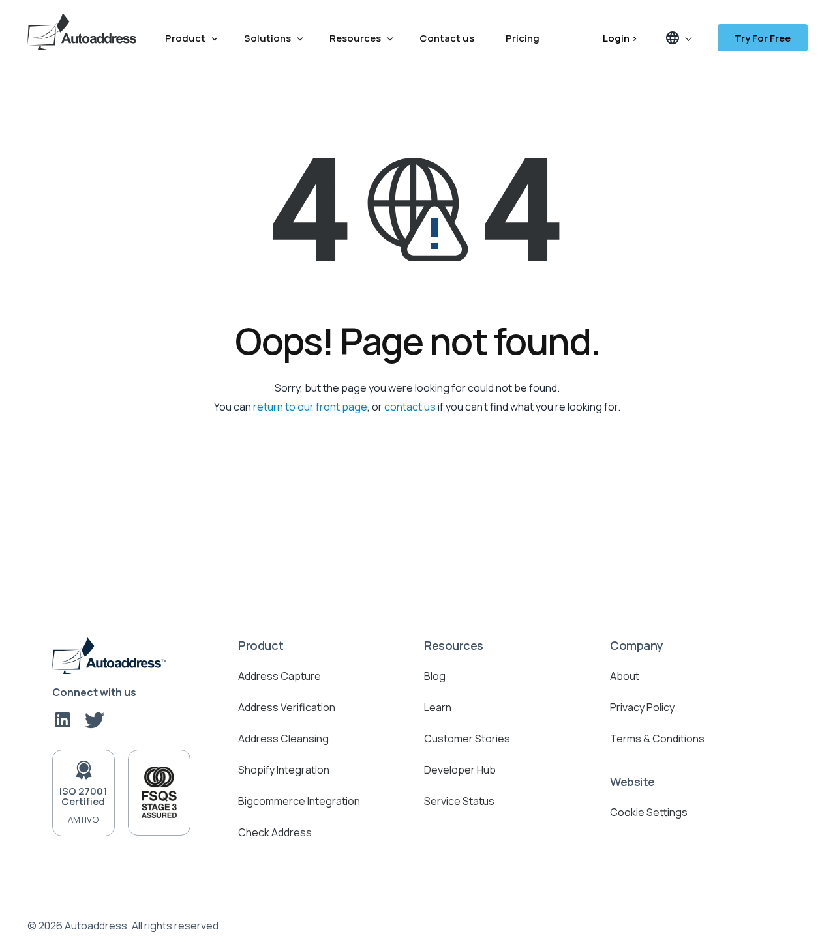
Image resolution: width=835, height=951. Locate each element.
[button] (678, 38)
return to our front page (310, 407)
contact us (410, 407)
